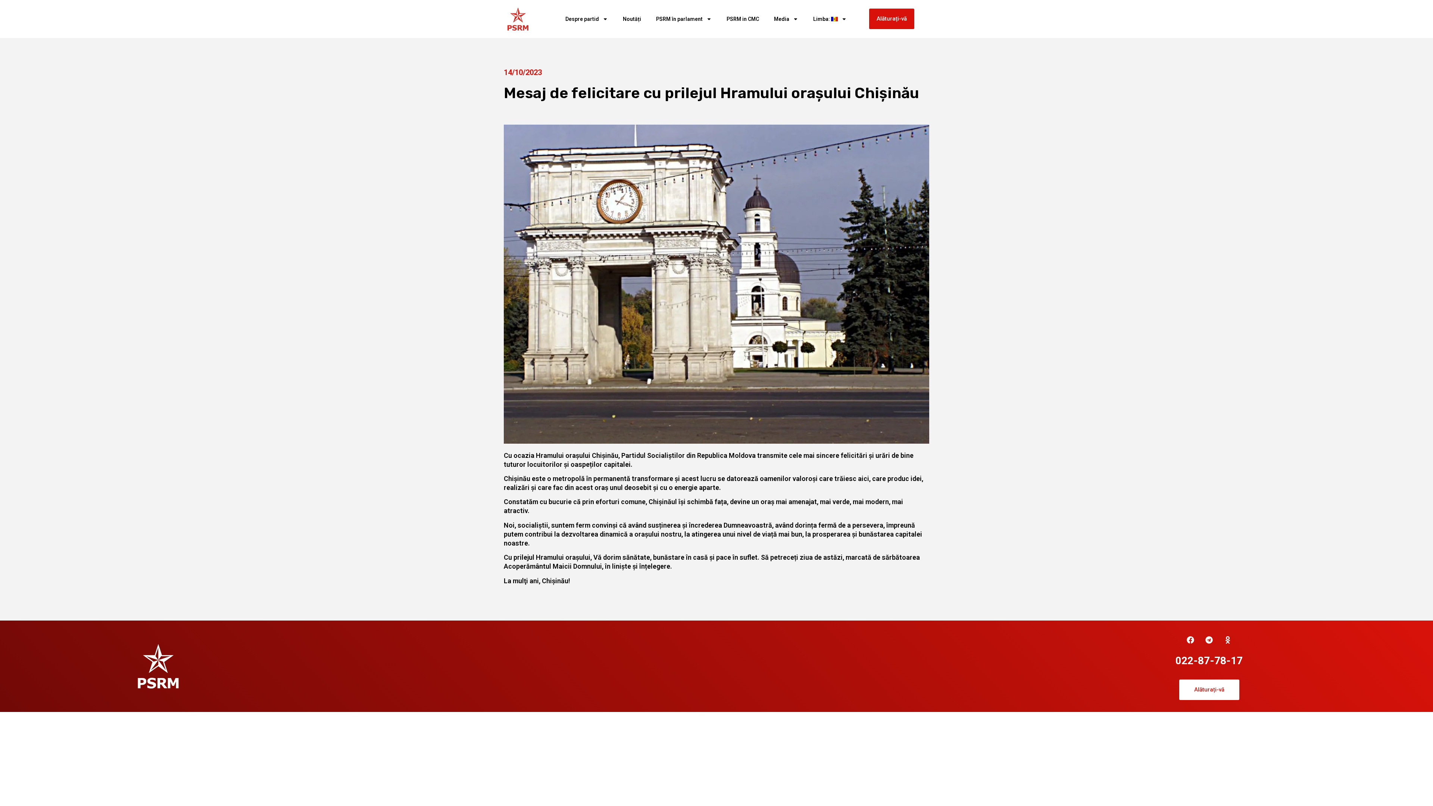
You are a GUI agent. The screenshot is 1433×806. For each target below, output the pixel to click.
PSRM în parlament (679, 19)
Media (781, 19)
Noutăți (632, 19)
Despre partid (582, 19)
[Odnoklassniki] (1227, 639)
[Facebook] (1190, 639)
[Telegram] (1209, 639)
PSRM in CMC (743, 19)
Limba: (822, 19)
